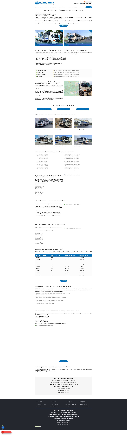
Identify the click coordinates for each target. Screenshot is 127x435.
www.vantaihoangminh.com (65, 392)
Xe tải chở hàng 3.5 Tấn (39, 235)
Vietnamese (86, 1)
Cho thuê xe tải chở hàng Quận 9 (42, 165)
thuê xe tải (40, 14)
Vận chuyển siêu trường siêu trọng (70, 404)
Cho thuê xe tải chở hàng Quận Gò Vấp (71, 162)
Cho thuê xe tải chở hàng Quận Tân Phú (71, 155)
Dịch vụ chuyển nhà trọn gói (69, 401)
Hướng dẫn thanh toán (83, 402)
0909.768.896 (68, 388)
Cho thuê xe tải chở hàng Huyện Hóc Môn (72, 165)
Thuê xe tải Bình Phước (39, 192)
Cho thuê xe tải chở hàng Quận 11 (42, 168)
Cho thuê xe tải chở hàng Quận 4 (42, 158)
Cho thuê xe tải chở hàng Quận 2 (42, 155)
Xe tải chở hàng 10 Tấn (39, 239)
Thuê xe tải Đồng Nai (38, 187)
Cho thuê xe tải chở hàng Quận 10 (42, 167)
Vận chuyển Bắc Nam (62, 7)
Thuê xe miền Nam (48, 7)
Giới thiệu (42, 7)
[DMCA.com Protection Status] (63, 426)
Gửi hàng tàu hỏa (82, 401)
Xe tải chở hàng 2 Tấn (39, 233)
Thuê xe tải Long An (38, 188)
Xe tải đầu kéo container (39, 243)
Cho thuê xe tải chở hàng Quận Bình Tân (72, 158)
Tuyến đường (74, 7)
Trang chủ (37, 7)
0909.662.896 (68, 420)
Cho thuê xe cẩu (53, 401)
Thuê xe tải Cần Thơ (38, 191)
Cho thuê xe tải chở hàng (40, 401)
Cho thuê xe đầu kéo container (41, 404)
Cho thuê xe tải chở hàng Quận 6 (42, 161)
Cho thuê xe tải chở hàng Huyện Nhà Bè (71, 168)
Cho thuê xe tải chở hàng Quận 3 (42, 157)
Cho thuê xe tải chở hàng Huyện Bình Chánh (72, 164)
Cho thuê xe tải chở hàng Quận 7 (42, 162)
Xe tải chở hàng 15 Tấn (39, 240)
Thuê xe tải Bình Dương (39, 186)
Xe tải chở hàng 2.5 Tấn (39, 234)
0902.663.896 (76, 3)
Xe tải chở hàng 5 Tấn (39, 237)
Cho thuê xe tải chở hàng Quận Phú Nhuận (72, 161)
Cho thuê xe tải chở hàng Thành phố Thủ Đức (72, 154)
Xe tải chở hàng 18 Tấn (39, 242)
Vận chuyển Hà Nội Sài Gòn (84, 404)
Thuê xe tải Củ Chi (46, 15)
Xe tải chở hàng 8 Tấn (39, 238)
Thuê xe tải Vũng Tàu (39, 193)
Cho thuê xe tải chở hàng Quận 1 (42, 154)
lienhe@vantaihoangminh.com (86, 3)
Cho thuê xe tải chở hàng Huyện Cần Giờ (72, 170)
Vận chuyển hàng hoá (54, 402)
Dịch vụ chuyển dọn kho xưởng (70, 402)
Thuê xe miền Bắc (55, 7)
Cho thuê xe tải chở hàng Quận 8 (42, 164)
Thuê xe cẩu (69, 7)
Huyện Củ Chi (37, 20)
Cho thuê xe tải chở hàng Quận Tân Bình (72, 157)
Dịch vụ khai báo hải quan (40, 402)
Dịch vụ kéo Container (54, 404)
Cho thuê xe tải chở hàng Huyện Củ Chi (71, 167)
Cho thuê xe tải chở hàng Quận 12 (42, 170)
